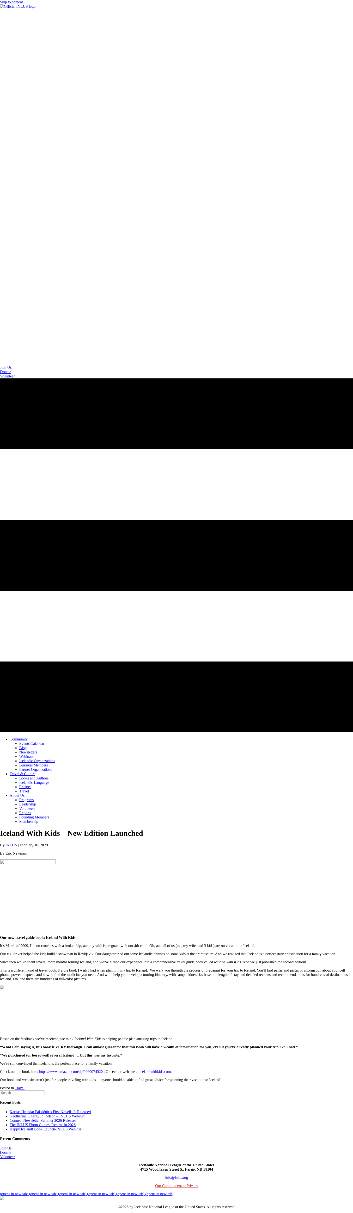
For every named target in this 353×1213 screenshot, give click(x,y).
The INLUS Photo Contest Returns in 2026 (43, 1125)
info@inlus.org (176, 1177)
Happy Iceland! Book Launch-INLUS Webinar (45, 1129)
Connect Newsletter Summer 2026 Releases (43, 1120)
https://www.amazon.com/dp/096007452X (71, 1072)
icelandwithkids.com (155, 1072)
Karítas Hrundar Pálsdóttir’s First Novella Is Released (50, 1112)
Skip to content (11, 2)
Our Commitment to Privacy (176, 1186)
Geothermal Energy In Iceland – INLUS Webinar (47, 1116)
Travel (19, 1088)
